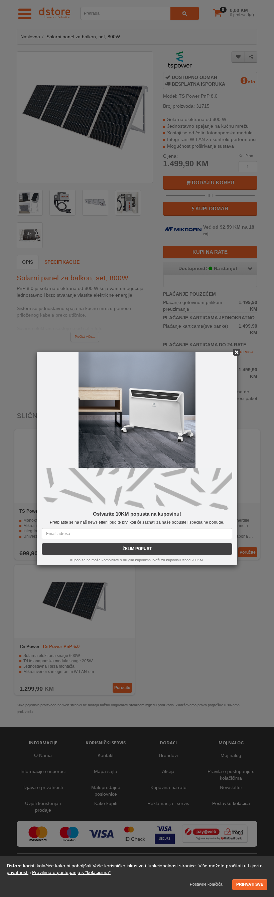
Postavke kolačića (206, 884)
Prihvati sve (249, 884)
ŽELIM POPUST (137, 548)
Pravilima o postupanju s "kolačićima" (71, 872)
